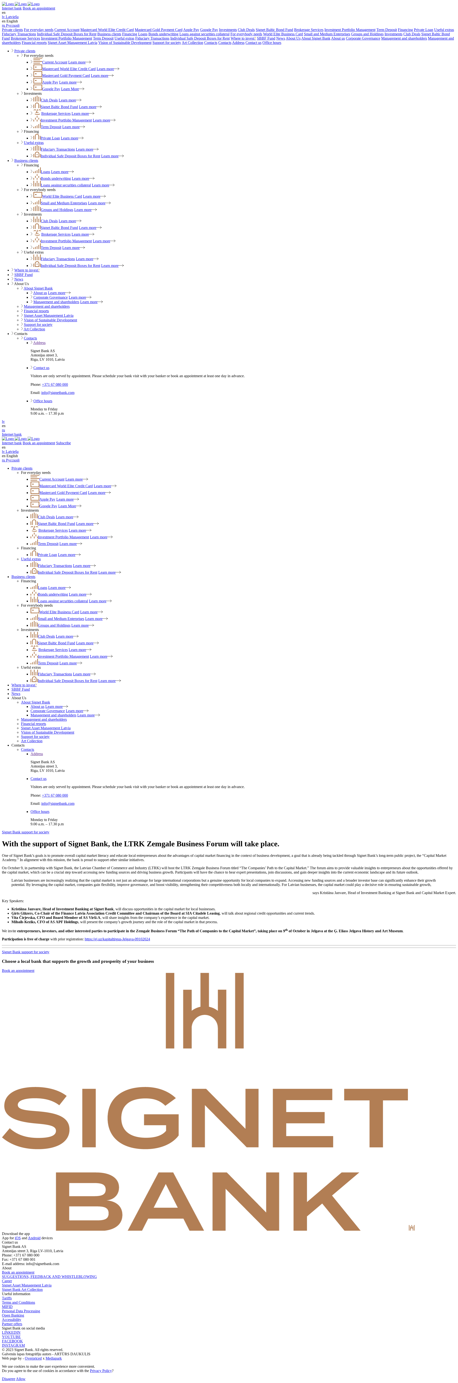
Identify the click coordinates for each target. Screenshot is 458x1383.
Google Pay (209, 30)
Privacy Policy (101, 1371)
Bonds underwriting (163, 34)
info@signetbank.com (57, 393)
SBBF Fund (266, 38)
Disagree (8, 1379)
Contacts (210, 43)
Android (34, 1238)
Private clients (12, 30)
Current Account (66, 30)
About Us (293, 38)
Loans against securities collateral (204, 34)
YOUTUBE (11, 1337)
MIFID (7, 1307)
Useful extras (444, 30)
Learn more (77, 62)
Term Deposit (386, 30)
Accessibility (11, 1320)
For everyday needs (38, 30)
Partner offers (12, 1324)
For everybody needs (246, 34)
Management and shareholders (404, 38)
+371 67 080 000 (55, 384)
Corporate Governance (363, 38)
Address (238, 43)
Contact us (253, 43)
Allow (21, 1379)
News (280, 38)
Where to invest (243, 38)
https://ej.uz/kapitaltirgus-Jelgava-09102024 (117, 939)
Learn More (70, 89)
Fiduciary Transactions (19, 34)
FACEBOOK (12, 1341)
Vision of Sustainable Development (124, 43)
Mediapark (54, 1358)
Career (7, 1281)
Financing (405, 30)
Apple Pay (191, 30)
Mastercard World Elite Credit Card (107, 30)
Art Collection (192, 43)
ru (3, 430)
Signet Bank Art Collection (22, 1290)
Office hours (271, 43)
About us (338, 38)
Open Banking (13, 1315)
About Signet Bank (315, 38)
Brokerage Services (308, 30)
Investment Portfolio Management (349, 30)
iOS (18, 1238)
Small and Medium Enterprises (327, 34)
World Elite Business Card (283, 34)
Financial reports (34, 43)
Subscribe (63, 443)
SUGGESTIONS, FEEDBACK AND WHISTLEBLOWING (49, 1277)
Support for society (166, 43)
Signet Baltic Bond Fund (274, 30)
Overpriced (33, 1358)
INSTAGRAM (13, 1345)
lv (3, 421)
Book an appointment (39, 8)
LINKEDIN (11, 1332)
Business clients (109, 34)
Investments (228, 30)
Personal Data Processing (21, 1311)
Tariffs (7, 1298)
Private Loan (423, 30)
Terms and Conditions (18, 1302)
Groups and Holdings (367, 34)
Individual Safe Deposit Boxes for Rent (66, 34)
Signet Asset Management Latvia (72, 43)
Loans (142, 34)
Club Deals (246, 30)
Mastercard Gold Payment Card (158, 30)
